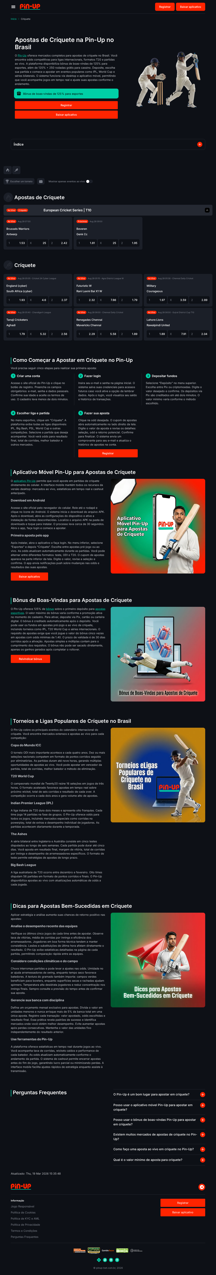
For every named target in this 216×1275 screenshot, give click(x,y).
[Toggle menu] (13, 6)
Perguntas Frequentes (24, 1236)
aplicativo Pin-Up (25, 481)
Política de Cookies (23, 1212)
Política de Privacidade (25, 1224)
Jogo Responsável (22, 1206)
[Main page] (30, 7)
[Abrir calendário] (41, 181)
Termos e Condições (24, 1230)
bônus (50, 609)
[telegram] (201, 1187)
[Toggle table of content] (199, 144)
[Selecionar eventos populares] (8, 170)
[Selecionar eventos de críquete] (16, 170)
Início (14, 18)
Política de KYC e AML (25, 1218)
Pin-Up (22, 55)
